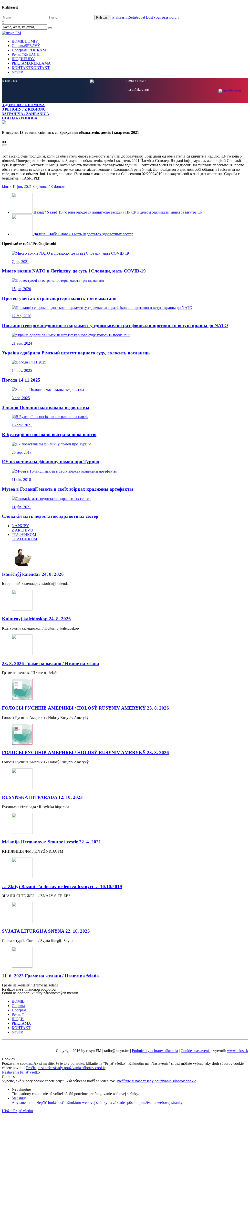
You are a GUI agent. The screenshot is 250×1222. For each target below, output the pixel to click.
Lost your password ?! (163, 17)
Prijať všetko (30, 1072)
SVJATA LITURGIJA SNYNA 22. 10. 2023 (46, 931)
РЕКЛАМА (31, 63)
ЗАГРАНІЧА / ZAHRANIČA (25, 114)
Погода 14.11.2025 (21, 380)
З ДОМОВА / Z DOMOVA (23, 105)
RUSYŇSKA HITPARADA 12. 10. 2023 (42, 797)
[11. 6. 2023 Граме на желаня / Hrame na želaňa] (125, 958)
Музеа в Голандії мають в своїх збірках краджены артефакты (67, 489)
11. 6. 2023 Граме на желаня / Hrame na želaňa (50, 975)
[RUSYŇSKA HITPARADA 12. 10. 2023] (125, 779)
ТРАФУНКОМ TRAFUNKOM (24, 536)
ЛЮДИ (23, 59)
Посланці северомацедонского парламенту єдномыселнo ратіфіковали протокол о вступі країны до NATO (115, 325)
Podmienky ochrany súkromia (155, 1051)
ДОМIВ (25, 41)
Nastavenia (11, 1072)
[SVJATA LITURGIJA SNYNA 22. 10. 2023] (125, 913)
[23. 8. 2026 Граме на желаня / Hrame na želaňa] (125, 645)
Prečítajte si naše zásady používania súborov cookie (65, 1068)
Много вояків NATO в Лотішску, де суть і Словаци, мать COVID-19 (74, 270)
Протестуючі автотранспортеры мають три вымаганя (59, 298)
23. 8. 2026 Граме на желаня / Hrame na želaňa (50, 663)
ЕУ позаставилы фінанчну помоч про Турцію (50, 461)
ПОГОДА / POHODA (19, 118)
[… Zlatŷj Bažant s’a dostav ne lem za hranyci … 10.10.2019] (125, 868)
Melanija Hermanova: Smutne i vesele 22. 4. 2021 (51, 841)
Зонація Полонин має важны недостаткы (45, 407)
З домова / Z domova (49, 186)
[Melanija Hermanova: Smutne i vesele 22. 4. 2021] (125, 824)
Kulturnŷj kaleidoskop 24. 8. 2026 (36, 618)
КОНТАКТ (31, 68)
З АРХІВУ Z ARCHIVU (22, 528)
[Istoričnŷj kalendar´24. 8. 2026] (125, 556)
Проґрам (29, 50)
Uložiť (7, 1111)
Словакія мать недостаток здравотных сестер (50, 516)
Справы (26, 46)
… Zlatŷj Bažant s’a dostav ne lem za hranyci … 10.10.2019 (62, 886)
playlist (17, 72)
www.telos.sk (237, 1051)
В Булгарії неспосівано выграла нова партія (49, 434)
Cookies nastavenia (195, 1051)
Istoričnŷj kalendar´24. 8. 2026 (33, 574)
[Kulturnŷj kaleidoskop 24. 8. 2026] (125, 600)
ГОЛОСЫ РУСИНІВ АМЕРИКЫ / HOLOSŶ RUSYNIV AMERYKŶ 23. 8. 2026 (85, 708)
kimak (6, 186)
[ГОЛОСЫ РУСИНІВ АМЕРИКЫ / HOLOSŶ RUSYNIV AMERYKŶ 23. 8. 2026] (125, 690)
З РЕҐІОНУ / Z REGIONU (24, 109)
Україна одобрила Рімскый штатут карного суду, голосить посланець (76, 352)
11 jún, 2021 (22, 186)
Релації (26, 54)
